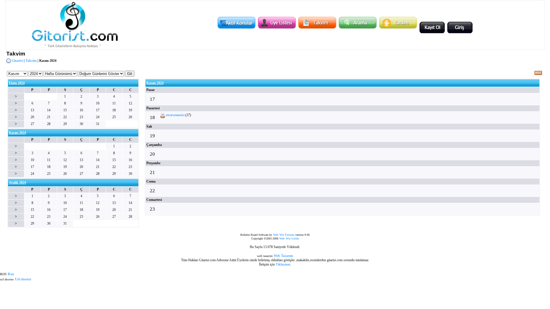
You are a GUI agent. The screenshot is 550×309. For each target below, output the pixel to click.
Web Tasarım (283, 256)
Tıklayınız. (283, 264)
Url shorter (23, 279)
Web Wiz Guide (289, 238)
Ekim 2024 (17, 83)
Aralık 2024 (17, 183)
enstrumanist (175, 115)
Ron (11, 274)
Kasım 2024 (155, 83)
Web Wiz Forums (283, 234)
